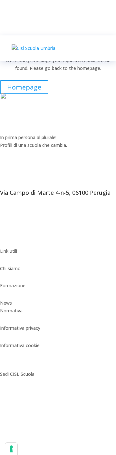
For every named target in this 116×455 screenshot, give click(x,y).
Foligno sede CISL (19, 409)
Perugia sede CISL (19, 391)
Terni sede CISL (16, 426)
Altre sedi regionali (19, 444)
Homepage (24, 87)
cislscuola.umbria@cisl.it (25, 243)
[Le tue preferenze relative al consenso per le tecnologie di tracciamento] (11, 449)
